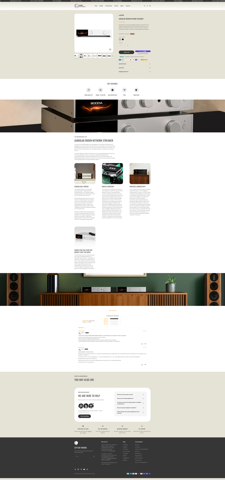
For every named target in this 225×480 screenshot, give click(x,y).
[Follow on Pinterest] (81, 469)
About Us (128, 6)
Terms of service (138, 458)
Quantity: (121, 42)
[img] (81, 331)
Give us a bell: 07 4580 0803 (58, 1)
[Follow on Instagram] (78, 469)
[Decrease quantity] (120, 45)
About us (137, 444)
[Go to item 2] (81, 56)
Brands (101, 6)
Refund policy (138, 453)
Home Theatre (126, 451)
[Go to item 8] (109, 56)
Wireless (125, 455)
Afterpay (89, 431)
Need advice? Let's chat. (37, 1)
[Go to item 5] (95, 56)
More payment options (143, 53)
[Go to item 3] (86, 56)
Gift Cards (125, 444)
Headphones (126, 458)
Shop (96, 6)
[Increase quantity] (127, 45)
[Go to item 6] (100, 56)
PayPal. (84, 433)
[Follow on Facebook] (75, 469)
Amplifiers (125, 447)
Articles (116, 6)
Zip (80, 433)
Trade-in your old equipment (141, 449)
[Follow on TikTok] (87, 469)
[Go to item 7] (104, 56)
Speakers (125, 460)
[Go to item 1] (76, 56)
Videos (122, 6)
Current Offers (108, 6)
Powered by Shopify (90, 473)
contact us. (106, 456)
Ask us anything (85, 416)
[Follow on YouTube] (84, 469)
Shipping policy (138, 455)
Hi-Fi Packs (125, 449)
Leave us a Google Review (141, 462)
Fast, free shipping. (18, 1)
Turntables (125, 453)
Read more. (112, 450)
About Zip (137, 451)
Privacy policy (138, 460)
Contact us (137, 447)
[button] (121, 22)
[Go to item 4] (90, 56)
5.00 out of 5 (92, 320)
